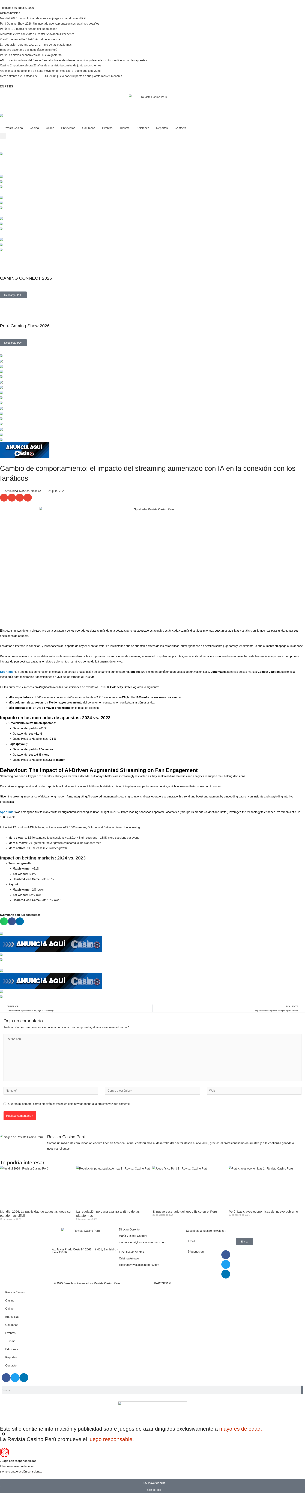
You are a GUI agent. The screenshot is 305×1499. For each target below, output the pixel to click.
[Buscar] (302, 1390)
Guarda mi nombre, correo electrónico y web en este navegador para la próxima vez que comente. (69, 1103)
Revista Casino (13, 127)
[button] (3, 136)
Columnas (88, 127)
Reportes (162, 127)
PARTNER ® (162, 1283)
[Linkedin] (225, 1274)
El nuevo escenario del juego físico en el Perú (184, 1211)
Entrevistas (68, 127)
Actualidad (11, 491)
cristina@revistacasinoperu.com (139, 1264)
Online (50, 127)
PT (6, 86)
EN (2, 86)
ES (11, 86)
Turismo (124, 127)
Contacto (180, 127)
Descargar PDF (13, 294)
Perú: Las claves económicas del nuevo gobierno (263, 1211)
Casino (34, 127)
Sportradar (7, 671)
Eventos (107, 127)
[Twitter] (225, 1264)
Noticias (24, 491)
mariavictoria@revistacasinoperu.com (142, 1242)
